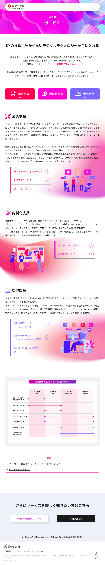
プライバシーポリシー (19, 551)
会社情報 (6, 551)
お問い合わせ (76, 518)
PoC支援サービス (22, 180)
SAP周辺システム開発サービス (28, 349)
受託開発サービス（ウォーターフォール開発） (28, 337)
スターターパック (23, 188)
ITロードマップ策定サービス (28, 171)
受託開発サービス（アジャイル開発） (23, 324)
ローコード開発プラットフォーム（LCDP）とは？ (35, 464)
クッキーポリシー (35, 551)
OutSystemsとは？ (19, 469)
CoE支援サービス (66, 254)
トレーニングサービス (69, 245)
